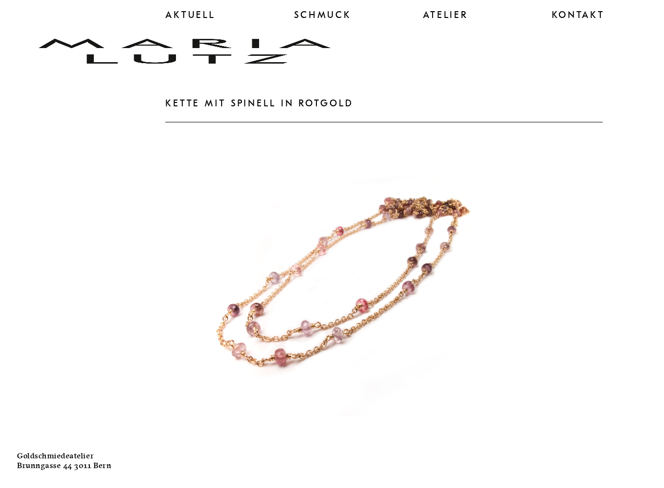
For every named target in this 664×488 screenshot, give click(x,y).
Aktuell (190, 15)
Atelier (445, 15)
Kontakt (578, 15)
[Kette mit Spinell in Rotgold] (340, 432)
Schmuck (322, 15)
